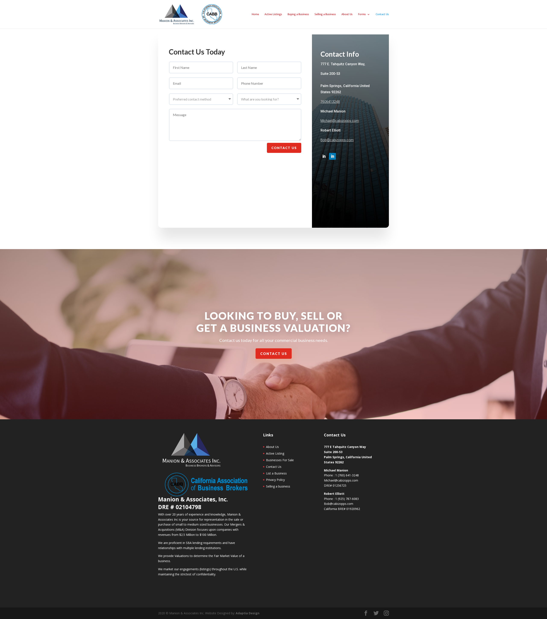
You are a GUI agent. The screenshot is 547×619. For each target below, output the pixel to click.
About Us (347, 14)
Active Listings (273, 14)
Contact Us (382, 14)
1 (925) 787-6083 (347, 499)
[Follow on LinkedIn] (324, 156)
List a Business (276, 473)
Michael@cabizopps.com (340, 121)
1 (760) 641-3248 (347, 475)
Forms (362, 14)
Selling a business (278, 486)
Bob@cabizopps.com (337, 140)
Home (255, 14)
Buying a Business (298, 14)
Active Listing (275, 453)
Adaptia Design (247, 613)
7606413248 (330, 102)
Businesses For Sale (280, 460)
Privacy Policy (275, 480)
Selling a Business (325, 14)
